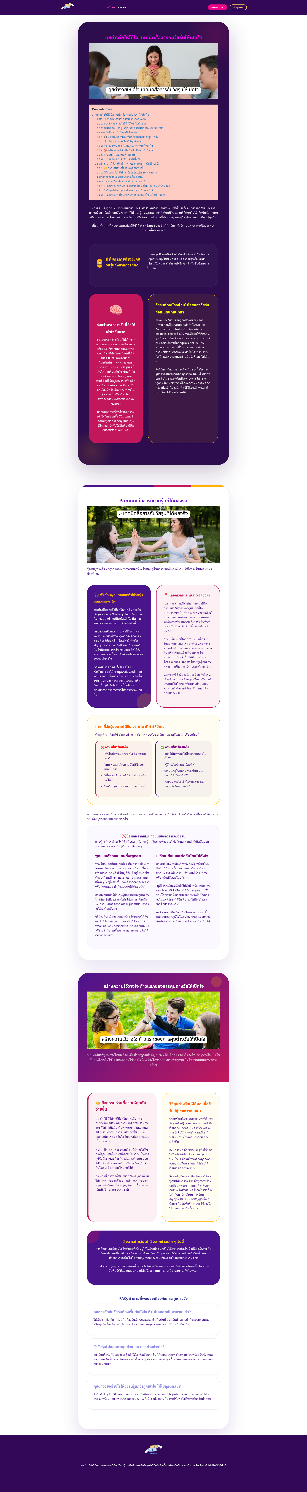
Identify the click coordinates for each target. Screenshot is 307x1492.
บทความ (122, 7)
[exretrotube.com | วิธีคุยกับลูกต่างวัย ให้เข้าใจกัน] (81, 7)
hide (109, 109)
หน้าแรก (111, 7)
